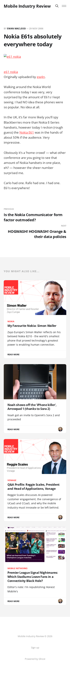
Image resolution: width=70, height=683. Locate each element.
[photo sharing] (35, 56)
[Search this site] (57, 6)
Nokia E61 (26, 132)
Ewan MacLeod (16, 28)
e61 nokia (11, 72)
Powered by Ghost (35, 659)
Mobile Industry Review (27, 6)
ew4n (41, 77)
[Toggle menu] (64, 6)
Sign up (35, 647)
